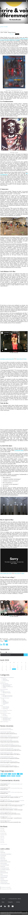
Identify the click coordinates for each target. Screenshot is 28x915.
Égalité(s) (4, 701)
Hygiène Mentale (3, 860)
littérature (18, 775)
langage (8, 775)
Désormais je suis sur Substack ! (6, 729)
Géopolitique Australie (7, 718)
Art (3, 699)
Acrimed (2, 850)
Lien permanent (5, 638)
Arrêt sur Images (3, 863)
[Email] (7, 644)
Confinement (2, 682)
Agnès (1, 808)
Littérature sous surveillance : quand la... (15, 796)
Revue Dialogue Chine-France (6, 710)
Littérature (2, 690)
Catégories (10, 902)
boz (21, 639)
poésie (6, 773)
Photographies (5, 703)
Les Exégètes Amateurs (5, 869)
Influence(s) (5, 679)
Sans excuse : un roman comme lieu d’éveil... (9, 761)
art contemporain (14, 639)
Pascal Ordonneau (4, 875)
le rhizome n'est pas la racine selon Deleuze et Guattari (14, 39)
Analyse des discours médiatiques (7, 677)
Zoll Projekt (2, 857)
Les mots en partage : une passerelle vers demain (14, 800)
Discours (4, 678)
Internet (4, 687)
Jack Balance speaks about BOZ (7, 359)
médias (13, 775)
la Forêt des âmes (19, 450)
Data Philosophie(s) (4, 683)
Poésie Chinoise (6, 706)
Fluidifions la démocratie (11, 812)
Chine (4, 700)
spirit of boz (24, 639)
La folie (5, 817)
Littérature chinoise (6, 691)
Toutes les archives (3, 844)
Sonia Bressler (3, 855)
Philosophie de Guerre (4, 698)
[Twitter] (1, 906)
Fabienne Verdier (3, 877)
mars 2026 (2, 830)
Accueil (3, 898)
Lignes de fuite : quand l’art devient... (7, 732)
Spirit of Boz (19, 359)
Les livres (4, 714)
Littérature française (7, 692)
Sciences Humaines (4, 717)
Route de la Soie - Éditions (5, 713)
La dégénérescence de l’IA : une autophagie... (16, 804)
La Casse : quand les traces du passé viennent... (9, 745)
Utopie (4, 704)
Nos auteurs (5, 715)
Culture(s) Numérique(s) (7, 684)
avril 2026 (2, 828)
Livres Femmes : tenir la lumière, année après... (9, 740)
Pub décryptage (6, 680)
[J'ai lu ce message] (26, 912)
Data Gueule (2, 858)
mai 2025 (2, 839)
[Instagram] (4, 644)
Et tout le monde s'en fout (5, 861)
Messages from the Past (7, 696)
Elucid (1, 874)
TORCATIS (2, 784)
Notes (3, 902)
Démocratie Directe (4, 872)
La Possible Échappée (4, 864)
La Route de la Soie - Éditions (15, 898)
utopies (1, 641)
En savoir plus (8, 914)
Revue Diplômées (3, 711)
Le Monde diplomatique (5, 883)
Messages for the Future (7, 695)
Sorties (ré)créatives (4, 721)
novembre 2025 (3, 833)
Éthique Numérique (6, 685)
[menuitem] (3, 898)
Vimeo (25, 359)
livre (21, 773)
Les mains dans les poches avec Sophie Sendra (9, 749)
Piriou (1, 800)
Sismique (2, 878)
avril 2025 (2, 841)
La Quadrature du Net (4, 868)
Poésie (1, 705)
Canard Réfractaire (4, 880)
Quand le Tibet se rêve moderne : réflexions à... (9, 753)
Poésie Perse (5, 708)
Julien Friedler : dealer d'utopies (8, 32)
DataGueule (2, 866)
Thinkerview (2, 852)
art (18, 773)
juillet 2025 (2, 837)
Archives (18, 902)
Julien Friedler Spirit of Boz (6, 573)
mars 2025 (2, 842)
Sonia (1, 817)
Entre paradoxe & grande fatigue (11, 808)
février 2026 (2, 831)
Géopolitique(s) (6, 702)
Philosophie (2, 694)
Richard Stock (3, 796)
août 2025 (2, 836)
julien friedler (8, 639)
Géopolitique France (7, 720)
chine (9, 773)
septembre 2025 (3, 834)
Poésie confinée (6, 707)
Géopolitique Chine (6, 719)
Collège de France (3, 882)
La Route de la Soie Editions (5, 854)
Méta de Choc (3, 871)
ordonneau (2, 812)
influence (14, 773)
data (2, 773)
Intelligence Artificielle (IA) (8, 686)
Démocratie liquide (4, 689)
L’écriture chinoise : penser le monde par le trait (9, 736)
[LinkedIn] (1, 644)
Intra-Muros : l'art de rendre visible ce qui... (8, 765)
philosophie (3, 775)
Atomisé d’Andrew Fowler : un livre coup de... (9, 757)
